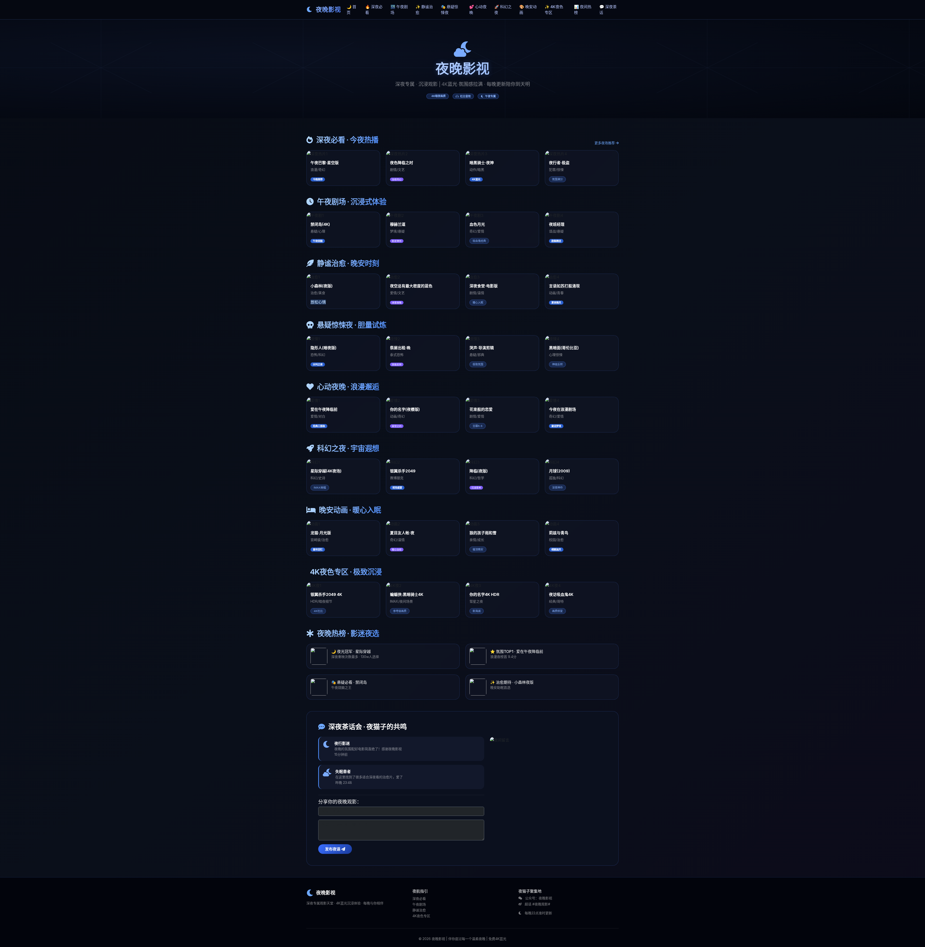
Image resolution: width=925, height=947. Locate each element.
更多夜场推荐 (605, 143)
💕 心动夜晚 (478, 9)
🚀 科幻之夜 (503, 9)
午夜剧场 (419, 904)
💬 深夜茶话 (608, 9)
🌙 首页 (351, 9)
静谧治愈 (419, 910)
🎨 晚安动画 (528, 9)
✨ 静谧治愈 (424, 9)
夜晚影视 (328, 9)
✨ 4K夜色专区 (554, 9)
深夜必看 (419, 898)
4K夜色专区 (421, 916)
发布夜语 (333, 849)
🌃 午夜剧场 (399, 9)
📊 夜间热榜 (582, 9)
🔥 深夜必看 (374, 9)
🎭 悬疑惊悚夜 (449, 9)
